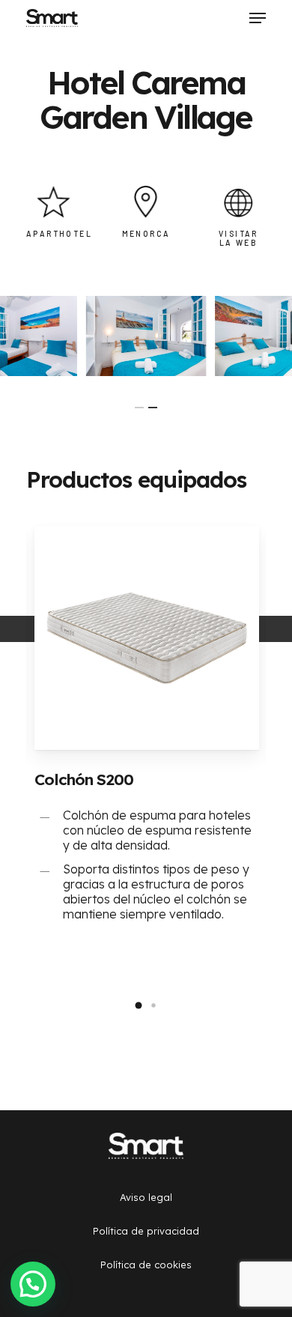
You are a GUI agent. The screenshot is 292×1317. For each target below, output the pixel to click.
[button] (138, 1005)
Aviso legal (146, 1197)
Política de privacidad (146, 1231)
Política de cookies (146, 1265)
